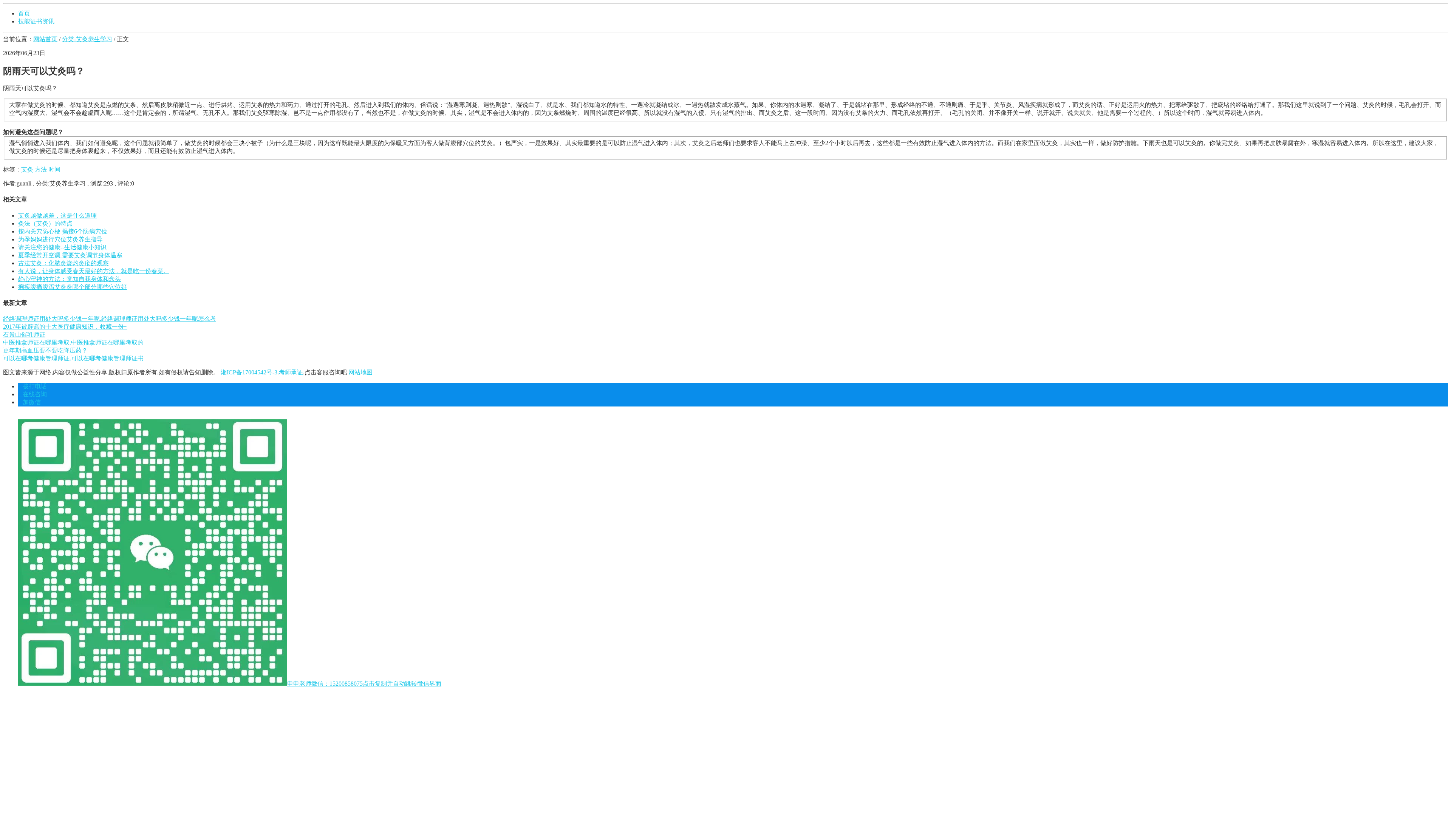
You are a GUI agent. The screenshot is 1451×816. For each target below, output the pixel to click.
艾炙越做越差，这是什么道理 (57, 215)
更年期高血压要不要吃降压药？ (45, 350)
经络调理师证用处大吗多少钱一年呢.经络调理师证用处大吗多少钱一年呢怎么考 (109, 318)
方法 (41, 169)
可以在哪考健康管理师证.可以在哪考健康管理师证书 (73, 358)
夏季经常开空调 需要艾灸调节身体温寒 (70, 255)
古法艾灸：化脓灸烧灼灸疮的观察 (63, 263)
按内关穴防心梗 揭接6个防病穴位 (62, 231)
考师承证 (291, 372)
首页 (24, 13)
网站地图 (360, 372)
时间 (54, 169)
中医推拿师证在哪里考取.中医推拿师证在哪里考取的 (73, 342)
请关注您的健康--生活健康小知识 (62, 247)
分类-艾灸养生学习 (87, 39)
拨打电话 (32, 386)
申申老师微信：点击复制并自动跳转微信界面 (364, 683)
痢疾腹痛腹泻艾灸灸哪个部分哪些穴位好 (72, 287)
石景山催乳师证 (24, 334)
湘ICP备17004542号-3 (249, 372)
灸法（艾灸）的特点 (45, 223)
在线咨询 (32, 394)
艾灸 (27, 169)
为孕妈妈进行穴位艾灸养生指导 (60, 239)
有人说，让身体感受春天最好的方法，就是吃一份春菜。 (93, 271)
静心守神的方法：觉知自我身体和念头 (69, 279)
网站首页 (45, 39)
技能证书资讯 (36, 21)
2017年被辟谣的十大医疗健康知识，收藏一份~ (65, 326)
